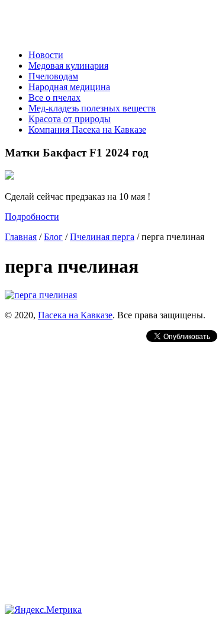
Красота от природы (69, 119)
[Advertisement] (111, 455)
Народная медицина (69, 87)
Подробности (32, 217)
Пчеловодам (53, 76)
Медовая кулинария (68, 65)
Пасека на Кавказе (75, 315)
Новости (45, 55)
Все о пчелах (54, 97)
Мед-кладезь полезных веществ (92, 108)
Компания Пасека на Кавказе (87, 129)
